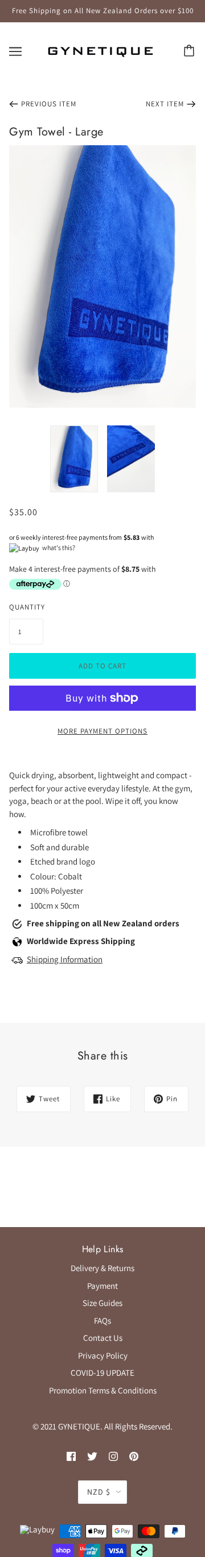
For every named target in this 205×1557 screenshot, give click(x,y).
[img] (71, 1456)
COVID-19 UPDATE (102, 1372)
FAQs (102, 1320)
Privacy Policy (103, 1355)
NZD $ (98, 1492)
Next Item (165, 104)
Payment (102, 1285)
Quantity (26, 607)
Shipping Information (64, 959)
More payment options (102, 731)
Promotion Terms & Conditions (103, 1390)
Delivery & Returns (102, 1268)
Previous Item (48, 104)
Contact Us (102, 1337)
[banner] (100, 50)
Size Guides (102, 1302)
